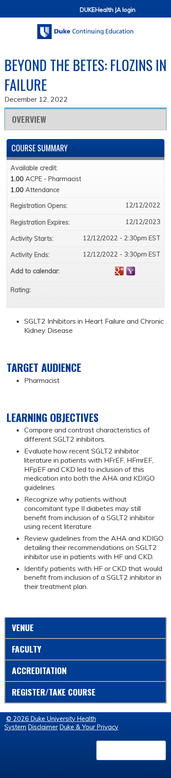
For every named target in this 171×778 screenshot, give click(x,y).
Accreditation (39, 670)
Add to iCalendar (142, 270)
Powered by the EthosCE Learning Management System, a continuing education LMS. (131, 750)
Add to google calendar (119, 271)
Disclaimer (43, 727)
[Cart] (145, 13)
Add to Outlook (153, 271)
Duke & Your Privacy (89, 727)
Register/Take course (54, 691)
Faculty (26, 648)
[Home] (85, 28)
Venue (23, 627)
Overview (29, 119)
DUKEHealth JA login (107, 10)
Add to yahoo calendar (130, 271)
